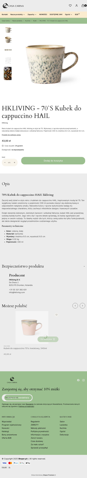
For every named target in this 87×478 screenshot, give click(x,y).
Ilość (3, 157)
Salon (62, 421)
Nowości (5, 428)
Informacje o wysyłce (40, 435)
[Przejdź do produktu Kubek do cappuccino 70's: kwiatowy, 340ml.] (32, 327)
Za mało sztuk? (37, 444)
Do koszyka (46, 339)
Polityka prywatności (40, 431)
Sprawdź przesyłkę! (39, 448)
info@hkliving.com (17, 292)
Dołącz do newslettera (18, 397)
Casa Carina (6, 21)
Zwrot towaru (36, 438)
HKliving (5, 123)
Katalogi (5, 431)
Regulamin (30, 404)
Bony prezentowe (9, 435)
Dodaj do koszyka (53, 160)
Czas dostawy (37, 441)
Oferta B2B (6, 438)
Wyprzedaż (7, 421)
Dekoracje (64, 435)
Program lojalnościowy (11, 425)
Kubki (35, 21)
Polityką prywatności (26, 406)
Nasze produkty (17, 21)
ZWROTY (35, 425)
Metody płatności (38, 428)
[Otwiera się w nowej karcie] (78, 380)
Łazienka (63, 425)
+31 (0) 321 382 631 (18, 290)
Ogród (62, 431)
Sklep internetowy (42, 475)
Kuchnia (27, 21)
